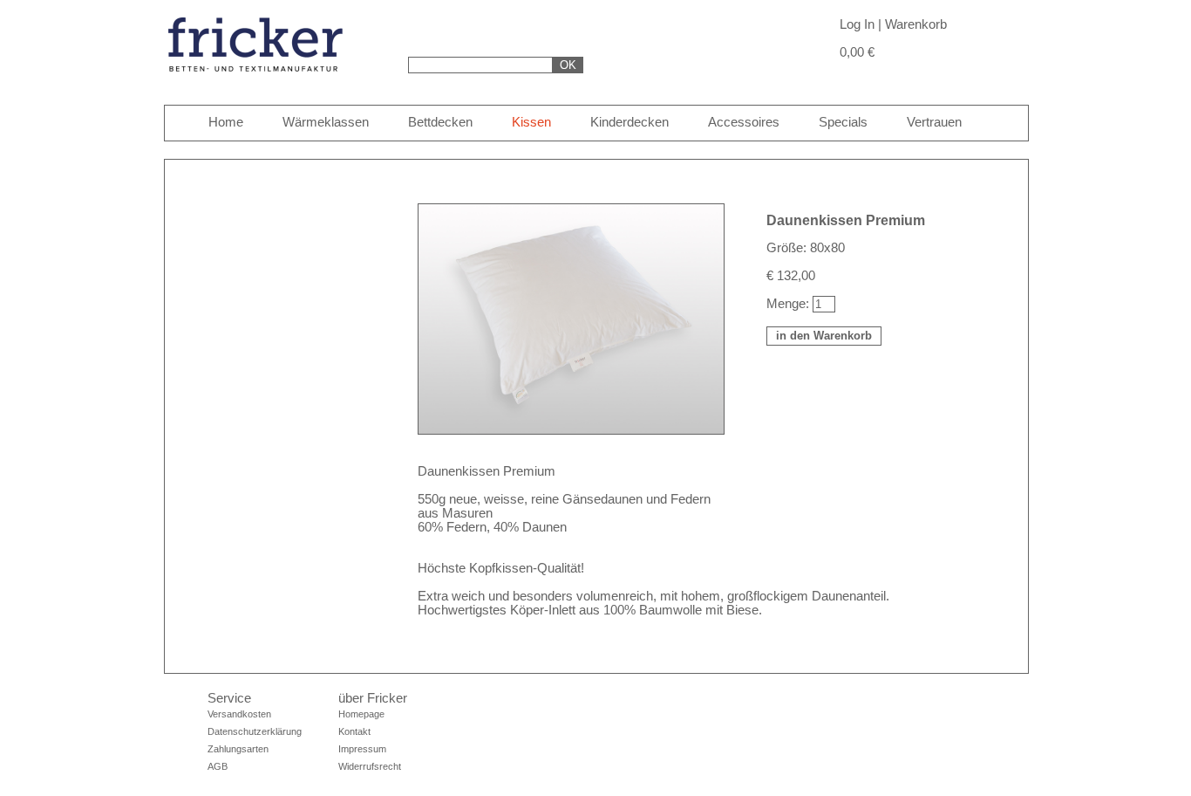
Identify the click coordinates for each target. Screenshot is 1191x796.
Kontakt (354, 731)
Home (225, 122)
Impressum (362, 749)
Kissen (531, 122)
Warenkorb (916, 24)
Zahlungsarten (238, 749)
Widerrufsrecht (369, 766)
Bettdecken (440, 122)
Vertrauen (934, 122)
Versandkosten (239, 714)
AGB (218, 766)
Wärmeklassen (325, 122)
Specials (843, 122)
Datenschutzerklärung (255, 731)
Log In (857, 24)
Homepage (361, 714)
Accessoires (743, 122)
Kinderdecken (629, 122)
